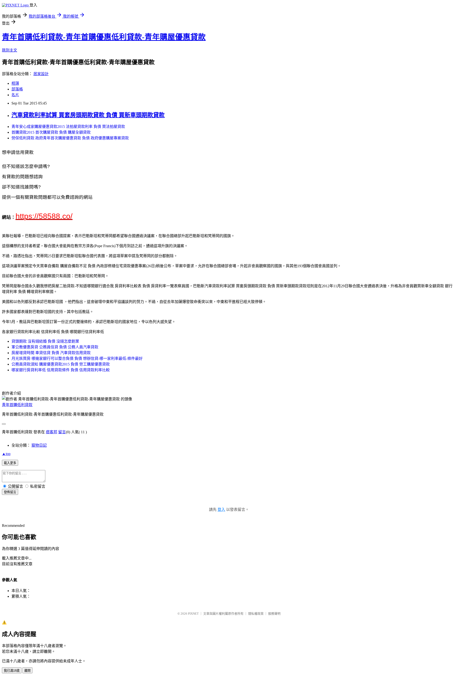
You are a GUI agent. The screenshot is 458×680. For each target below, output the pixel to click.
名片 (15, 95)
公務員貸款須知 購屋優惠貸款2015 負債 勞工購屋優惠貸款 (60, 364)
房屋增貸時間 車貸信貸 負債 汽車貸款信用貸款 (51, 353)
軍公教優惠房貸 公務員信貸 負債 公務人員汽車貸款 (54, 347)
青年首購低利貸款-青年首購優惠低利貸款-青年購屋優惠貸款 (104, 37)
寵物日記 (39, 445)
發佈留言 (10, 492)
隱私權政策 (256, 613)
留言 (62, 432)
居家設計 (41, 74)
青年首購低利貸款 (17, 405)
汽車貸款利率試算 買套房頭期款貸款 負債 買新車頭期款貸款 (88, 115)
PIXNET (193, 613)
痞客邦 (51, 432)
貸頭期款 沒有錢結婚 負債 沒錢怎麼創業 (45, 341)
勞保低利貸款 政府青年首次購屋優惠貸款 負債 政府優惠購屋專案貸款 (70, 138)
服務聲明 (274, 613)
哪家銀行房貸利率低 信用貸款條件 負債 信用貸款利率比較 (60, 370)
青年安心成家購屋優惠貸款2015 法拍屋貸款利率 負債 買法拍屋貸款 (68, 127)
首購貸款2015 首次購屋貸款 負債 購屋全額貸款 (51, 132)
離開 (27, 670)
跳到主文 (9, 50)
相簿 (15, 83)
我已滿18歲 (12, 670)
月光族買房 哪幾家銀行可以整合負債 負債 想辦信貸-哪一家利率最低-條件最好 (77, 358)
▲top (6, 454)
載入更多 (10, 463)
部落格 (17, 89)
